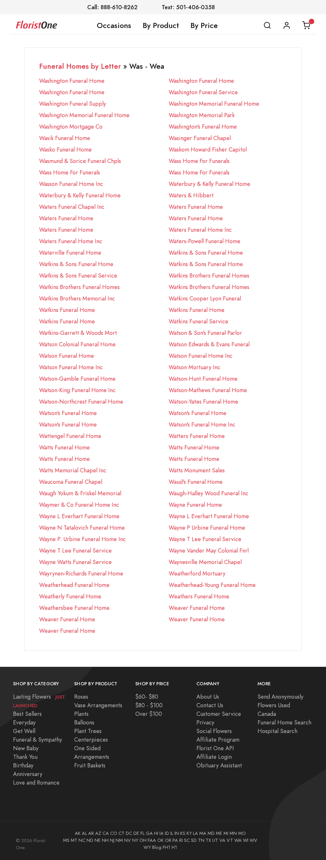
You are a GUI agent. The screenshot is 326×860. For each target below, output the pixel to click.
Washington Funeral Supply (72, 104)
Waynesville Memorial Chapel (205, 562)
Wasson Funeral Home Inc (71, 184)
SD (194, 840)
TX (208, 840)
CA (106, 833)
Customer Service (218, 714)
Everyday (24, 722)
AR (91, 833)
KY (189, 833)
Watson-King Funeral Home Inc (77, 390)
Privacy (205, 722)
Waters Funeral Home (196, 207)
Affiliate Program (217, 740)
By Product (161, 25)
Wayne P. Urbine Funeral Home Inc (82, 539)
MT (74, 840)
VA (222, 840)
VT (230, 840)
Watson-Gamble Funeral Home (77, 379)
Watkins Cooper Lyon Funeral (205, 298)
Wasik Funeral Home (64, 138)
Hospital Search (277, 731)
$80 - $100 (149, 705)
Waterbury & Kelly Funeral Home (209, 184)
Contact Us (209, 705)
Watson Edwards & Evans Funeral (209, 344)
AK (78, 833)
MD (211, 833)
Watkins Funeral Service (198, 321)
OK (160, 840)
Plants (81, 714)
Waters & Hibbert (191, 195)
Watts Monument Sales (197, 470)
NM (119, 840)
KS (182, 833)
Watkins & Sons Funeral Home (206, 253)
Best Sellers (27, 714)
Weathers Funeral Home (199, 596)
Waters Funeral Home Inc (200, 230)
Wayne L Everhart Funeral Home (79, 516)
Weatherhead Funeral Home (74, 585)
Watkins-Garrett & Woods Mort (78, 333)
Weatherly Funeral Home (70, 596)
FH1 (166, 847)
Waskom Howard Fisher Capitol (208, 149)
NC (82, 840)
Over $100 (148, 714)
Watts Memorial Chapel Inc (72, 470)
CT (121, 833)
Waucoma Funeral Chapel (70, 482)
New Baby (26, 748)
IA (161, 833)
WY (147, 847)
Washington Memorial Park (202, 115)
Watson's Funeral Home (68, 413)
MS (66, 840)
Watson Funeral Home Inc (200, 356)
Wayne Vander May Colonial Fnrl (209, 550)
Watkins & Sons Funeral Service (78, 275)
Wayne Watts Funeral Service (75, 562)
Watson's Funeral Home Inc (202, 424)
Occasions (114, 25)
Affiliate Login (214, 757)
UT (215, 840)
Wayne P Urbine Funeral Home (207, 528)
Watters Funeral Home (197, 436)
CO (113, 833)
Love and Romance (36, 782)
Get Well (24, 731)
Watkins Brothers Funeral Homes (209, 275)
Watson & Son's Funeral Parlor (205, 333)
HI (156, 833)
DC (129, 833)
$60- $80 (146, 697)
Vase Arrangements (98, 705)
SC (187, 840)
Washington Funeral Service (203, 92)
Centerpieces (91, 740)
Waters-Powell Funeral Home (204, 241)
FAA (152, 840)
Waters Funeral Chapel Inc (71, 207)
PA (175, 840)
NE (98, 840)
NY (135, 840)
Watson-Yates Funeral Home (203, 401)
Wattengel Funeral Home (70, 436)
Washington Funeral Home (71, 81)
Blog (156, 847)
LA (195, 833)
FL (142, 833)
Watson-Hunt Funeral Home (203, 379)
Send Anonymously (280, 697)
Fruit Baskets (89, 765)
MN (233, 833)
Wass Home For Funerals (199, 161)
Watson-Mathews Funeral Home (208, 390)
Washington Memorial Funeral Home (214, 104)
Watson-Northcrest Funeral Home (81, 401)
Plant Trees (88, 731)
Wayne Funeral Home (195, 505)
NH (105, 840)
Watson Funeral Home (66, 356)
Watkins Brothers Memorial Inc (77, 298)
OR (168, 840)
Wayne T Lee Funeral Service (205, 539)
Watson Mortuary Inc (194, 367)
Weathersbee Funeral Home (74, 608)
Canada (267, 714)
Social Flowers (214, 731)
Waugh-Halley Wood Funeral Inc (208, 493)
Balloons (84, 722)
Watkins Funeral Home (67, 310)
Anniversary (27, 774)
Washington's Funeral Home (203, 126)
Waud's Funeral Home (196, 482)
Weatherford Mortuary (197, 573)
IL (171, 833)
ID (167, 833)
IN (176, 833)
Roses (81, 697)
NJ (112, 840)
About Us (207, 697)
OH (142, 840)
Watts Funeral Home (64, 447)
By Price (204, 25)
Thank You (25, 757)
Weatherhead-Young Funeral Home (212, 585)
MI (225, 833)
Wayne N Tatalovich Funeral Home (82, 528)
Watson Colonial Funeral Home (77, 344)
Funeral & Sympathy (37, 740)
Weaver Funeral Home (197, 608)
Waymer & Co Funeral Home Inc (79, 505)
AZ (98, 833)
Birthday (23, 765)
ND (90, 840)
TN (201, 840)
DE (136, 833)
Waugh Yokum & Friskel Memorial (80, 493)
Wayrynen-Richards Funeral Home (81, 573)
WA (238, 840)
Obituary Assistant (219, 765)
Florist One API (215, 748)
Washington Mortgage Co (71, 126)
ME (219, 833)
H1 (174, 847)
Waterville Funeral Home (70, 253)
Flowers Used (274, 705)
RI (181, 840)
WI (245, 840)
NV (127, 840)
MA (202, 833)
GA (149, 833)
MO (242, 833)
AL (84, 833)
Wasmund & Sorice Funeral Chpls (80, 161)
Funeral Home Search (284, 722)
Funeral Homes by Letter (80, 66)
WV (253, 840)
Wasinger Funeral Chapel (200, 138)
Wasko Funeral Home (65, 149)
